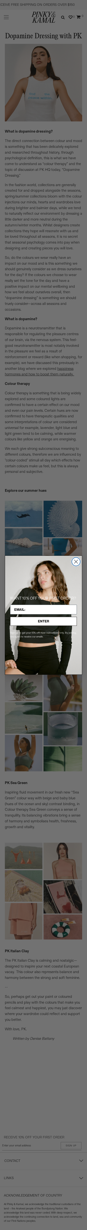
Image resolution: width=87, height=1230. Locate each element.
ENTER (43, 621)
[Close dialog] (76, 561)
